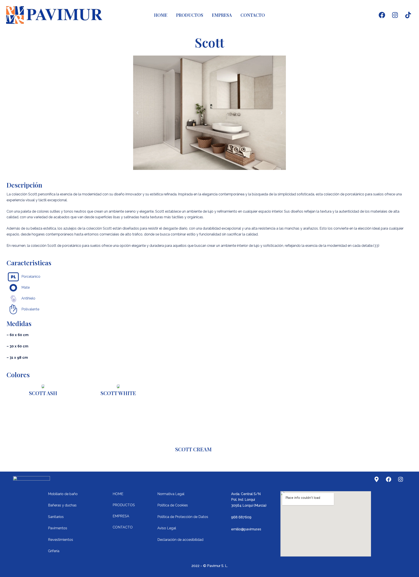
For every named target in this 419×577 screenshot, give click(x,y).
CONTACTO (252, 15)
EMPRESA (222, 15)
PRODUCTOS (189, 15)
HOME (160, 15)
